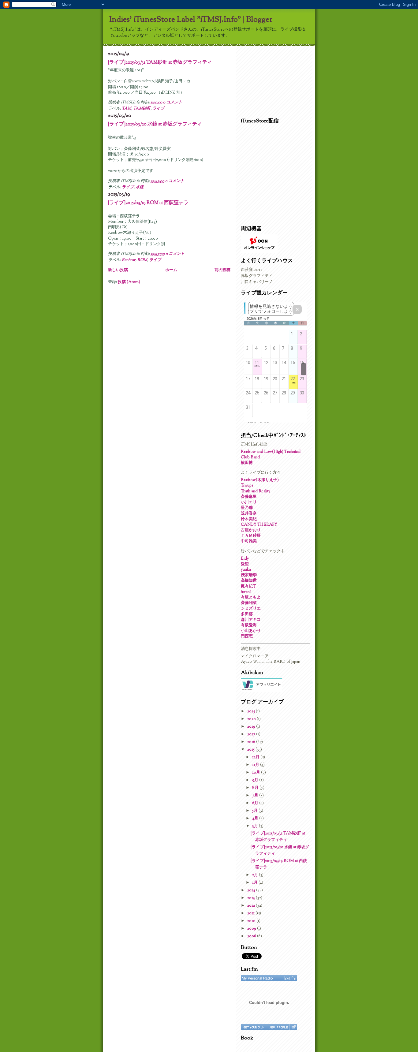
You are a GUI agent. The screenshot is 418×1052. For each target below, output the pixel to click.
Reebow (129, 260)
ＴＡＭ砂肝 (251, 536)
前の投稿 (222, 270)
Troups (247, 485)
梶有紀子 (249, 586)
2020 (252, 719)
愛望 (245, 564)
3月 (255, 826)
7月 (255, 795)
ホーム (171, 270)
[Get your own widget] (254, 1027)
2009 (252, 928)
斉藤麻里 (249, 497)
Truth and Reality (255, 491)
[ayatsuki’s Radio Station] (269, 978)
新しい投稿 (118, 270)
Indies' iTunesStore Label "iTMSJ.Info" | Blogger (190, 19)
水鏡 (140, 187)
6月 (255, 803)
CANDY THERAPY (259, 525)
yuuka (246, 570)
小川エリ (249, 502)
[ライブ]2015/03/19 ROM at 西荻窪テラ (148, 203)
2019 (251, 726)
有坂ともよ (251, 597)
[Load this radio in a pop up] (293, 1027)
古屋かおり (251, 530)
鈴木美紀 (249, 519)
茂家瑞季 (249, 575)
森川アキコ (251, 620)
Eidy (245, 558)
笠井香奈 (249, 513)
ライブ (158, 108)
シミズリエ (251, 608)
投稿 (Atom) (129, 282)
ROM (142, 260)
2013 (251, 898)
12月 (256, 757)
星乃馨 (247, 508)
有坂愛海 (249, 625)
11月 (256, 765)
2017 (251, 734)
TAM (126, 108)
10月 (256, 772)
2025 (251, 711)
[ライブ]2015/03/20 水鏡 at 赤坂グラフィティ (155, 124)
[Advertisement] (271, 80)
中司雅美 (249, 541)
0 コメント (172, 102)
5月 (255, 811)
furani (246, 592)
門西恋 (247, 636)
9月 (255, 780)
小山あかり (251, 631)
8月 (255, 788)
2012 (251, 905)
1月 (255, 883)
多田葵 (247, 614)
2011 (251, 913)
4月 (255, 818)
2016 (251, 742)
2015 (251, 749)
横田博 (247, 463)
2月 (255, 875)
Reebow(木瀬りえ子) (260, 480)
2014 (251, 890)
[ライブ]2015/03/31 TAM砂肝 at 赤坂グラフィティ (160, 62)
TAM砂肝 (142, 108)
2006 (252, 936)
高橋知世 (249, 581)
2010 (251, 921)
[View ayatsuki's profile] (278, 1027)
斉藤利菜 (249, 603)
